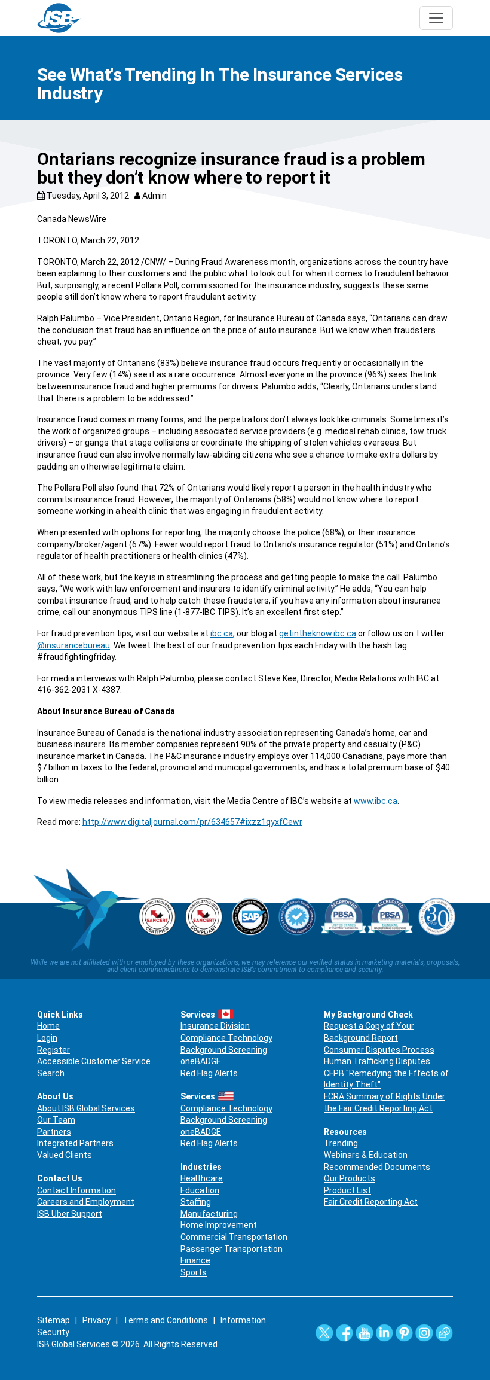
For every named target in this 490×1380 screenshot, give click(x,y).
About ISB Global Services (86, 1108)
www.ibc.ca (375, 801)
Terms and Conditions (165, 1320)
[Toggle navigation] (436, 18)
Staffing (195, 1202)
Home (48, 1026)
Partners (54, 1132)
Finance (195, 1260)
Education (199, 1190)
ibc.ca (221, 633)
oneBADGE (200, 1061)
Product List (347, 1190)
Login (47, 1038)
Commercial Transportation (233, 1237)
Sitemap (53, 1320)
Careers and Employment (85, 1202)
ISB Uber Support (69, 1213)
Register (53, 1050)
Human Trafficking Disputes (377, 1061)
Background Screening (223, 1050)
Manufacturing (209, 1213)
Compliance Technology (226, 1038)
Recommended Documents (377, 1167)
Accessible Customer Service (94, 1061)
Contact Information (76, 1190)
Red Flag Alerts (209, 1073)
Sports (193, 1272)
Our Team (56, 1120)
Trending (341, 1143)
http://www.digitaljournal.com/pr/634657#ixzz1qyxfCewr (192, 822)
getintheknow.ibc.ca (317, 633)
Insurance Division (215, 1026)
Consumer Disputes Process (379, 1050)
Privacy (96, 1320)
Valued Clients (64, 1155)
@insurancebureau (73, 645)
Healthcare (201, 1178)
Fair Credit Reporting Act (371, 1202)
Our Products (349, 1178)
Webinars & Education (366, 1155)
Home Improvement (218, 1225)
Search (51, 1073)
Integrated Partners (75, 1143)
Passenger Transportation (231, 1249)
